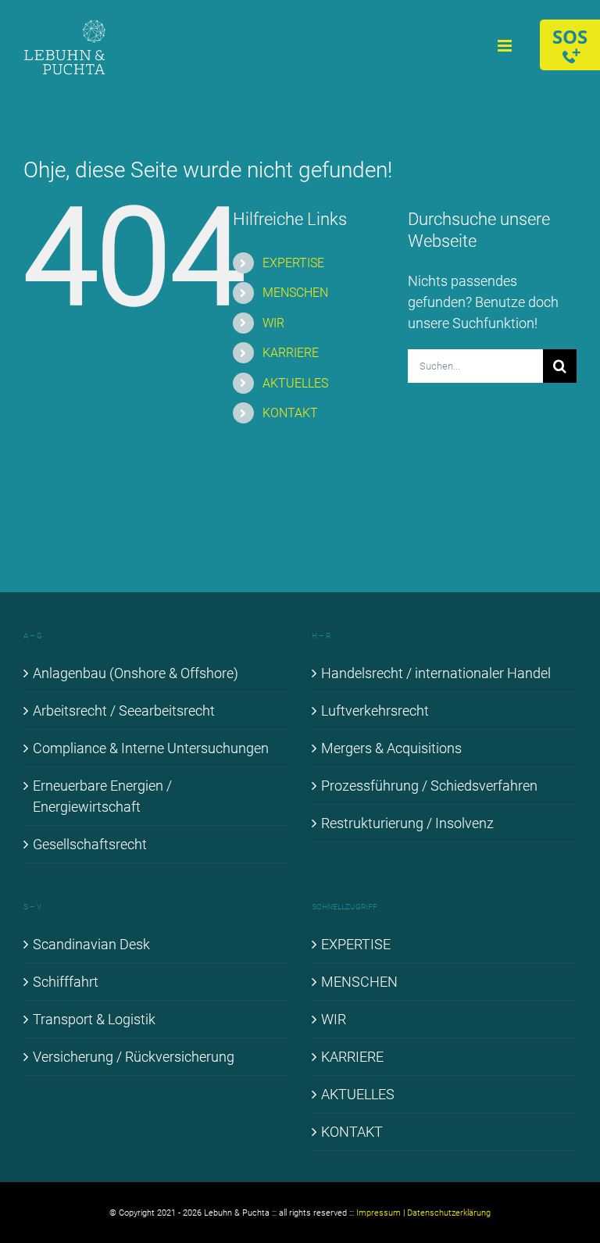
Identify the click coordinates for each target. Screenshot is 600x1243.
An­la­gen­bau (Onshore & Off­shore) (135, 673)
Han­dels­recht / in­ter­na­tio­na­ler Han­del (436, 673)
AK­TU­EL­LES (295, 383)
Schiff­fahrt (65, 981)
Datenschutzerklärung (449, 1213)
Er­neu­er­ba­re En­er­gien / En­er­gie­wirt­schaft (102, 796)
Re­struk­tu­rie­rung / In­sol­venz (407, 823)
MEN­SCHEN (295, 292)
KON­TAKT (290, 412)
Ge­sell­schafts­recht (90, 844)
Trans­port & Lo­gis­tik (94, 1019)
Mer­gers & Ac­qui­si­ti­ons (391, 748)
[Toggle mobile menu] (506, 46)
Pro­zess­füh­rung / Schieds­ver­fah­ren (429, 785)
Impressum (378, 1213)
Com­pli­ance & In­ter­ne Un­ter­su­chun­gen (151, 748)
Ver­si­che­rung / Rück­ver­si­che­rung (133, 1056)
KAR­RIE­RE (290, 352)
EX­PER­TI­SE (293, 262)
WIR (273, 323)
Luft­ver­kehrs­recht (375, 710)
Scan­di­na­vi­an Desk (91, 944)
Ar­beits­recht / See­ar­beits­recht (124, 710)
